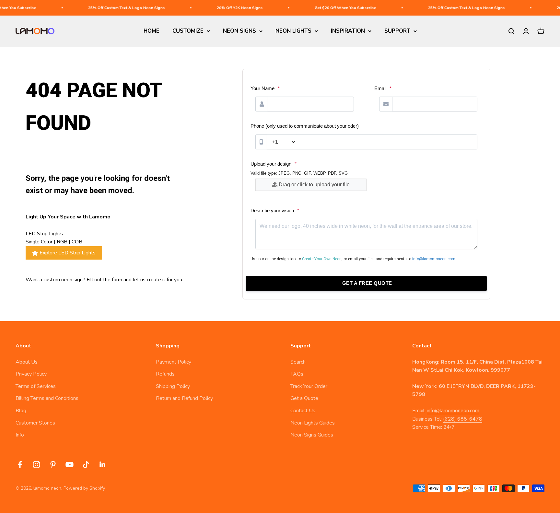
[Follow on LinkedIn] (102, 464)
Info (20, 434)
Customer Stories (35, 422)
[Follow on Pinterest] (53, 464)
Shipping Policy (173, 386)
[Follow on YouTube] (69, 464)
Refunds (165, 374)
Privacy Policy (31, 374)
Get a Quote (304, 398)
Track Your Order (308, 386)
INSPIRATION (348, 31)
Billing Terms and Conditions (47, 398)
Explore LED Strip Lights (68, 252)
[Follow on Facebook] (20, 464)
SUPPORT (397, 31)
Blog (21, 410)
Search (298, 362)
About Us (27, 362)
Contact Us (302, 410)
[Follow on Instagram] (36, 464)
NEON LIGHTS (293, 31)
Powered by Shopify (84, 488)
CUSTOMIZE (188, 31)
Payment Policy (173, 362)
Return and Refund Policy (184, 398)
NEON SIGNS (239, 31)
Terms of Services (36, 386)
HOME (151, 31)
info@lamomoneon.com (453, 410)
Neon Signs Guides (311, 434)
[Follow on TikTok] (86, 464)
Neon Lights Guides (312, 422)
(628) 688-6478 (462, 419)
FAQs (296, 374)
